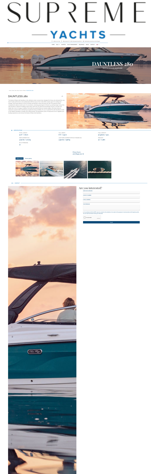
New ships (17, 90)
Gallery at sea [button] (19, 158)
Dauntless (118, 68)
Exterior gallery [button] (28, 158)
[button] (35, 96)
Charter (63, 44)
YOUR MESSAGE (86, 204)
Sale (57, 44)
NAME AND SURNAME (87, 190)
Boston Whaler (108, 68)
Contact (92, 44)
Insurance (81, 44)
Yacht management (72, 44)
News (87, 44)
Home (53, 44)
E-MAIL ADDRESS (86, 199)
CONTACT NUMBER (87, 195)
